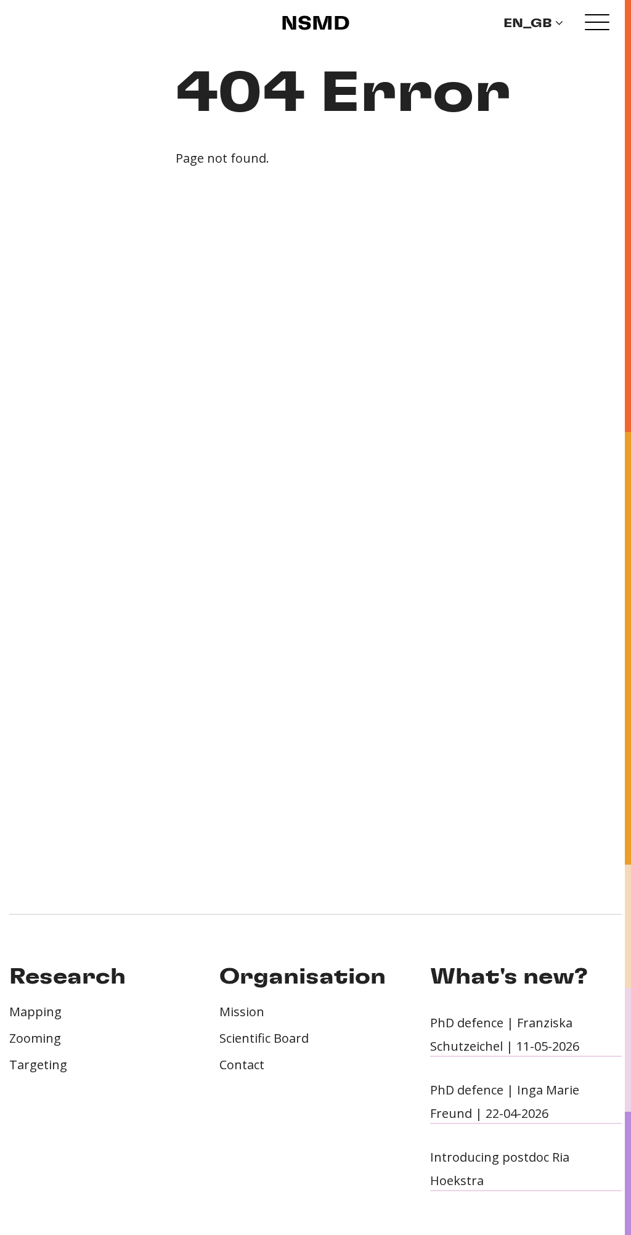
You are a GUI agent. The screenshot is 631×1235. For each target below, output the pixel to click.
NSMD (315, 24)
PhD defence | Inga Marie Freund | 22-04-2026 (504, 1102)
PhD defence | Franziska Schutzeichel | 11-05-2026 (504, 1034)
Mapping (35, 1011)
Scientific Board (264, 1038)
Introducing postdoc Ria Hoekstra (499, 1169)
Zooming (35, 1038)
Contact (241, 1064)
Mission (241, 1011)
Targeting (38, 1064)
